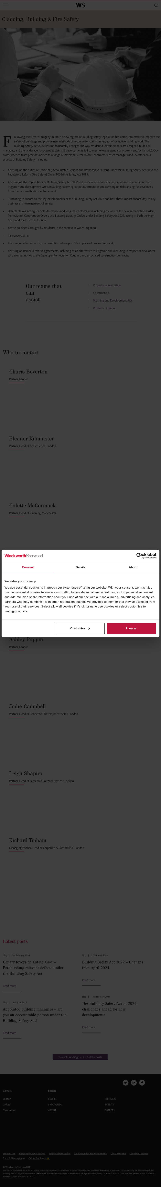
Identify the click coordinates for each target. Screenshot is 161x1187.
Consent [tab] (28, 567)
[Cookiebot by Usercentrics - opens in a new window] (139, 556)
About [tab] (133, 567)
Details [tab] (80, 567)
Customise (77, 628)
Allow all (131, 628)
